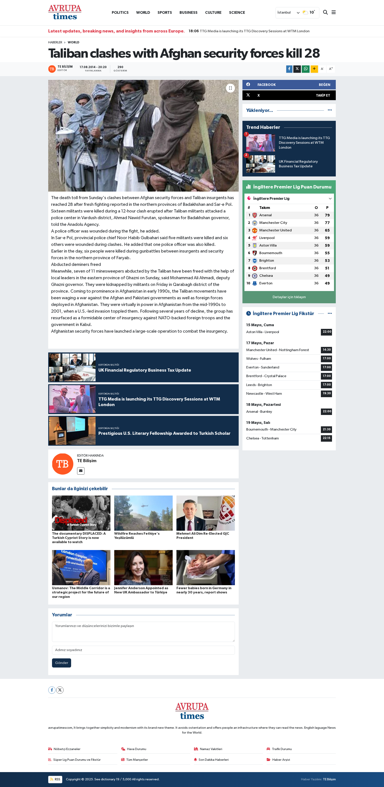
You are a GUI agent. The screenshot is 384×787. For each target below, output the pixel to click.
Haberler (55, 42)
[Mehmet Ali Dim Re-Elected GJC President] (205, 513)
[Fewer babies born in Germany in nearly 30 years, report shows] (205, 567)
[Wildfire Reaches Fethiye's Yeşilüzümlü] (143, 513)
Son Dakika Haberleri (214, 759)
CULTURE (213, 12)
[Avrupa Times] (65, 12)
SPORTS (165, 12)
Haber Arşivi (281, 759)
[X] (60, 690)
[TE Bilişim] (62, 464)
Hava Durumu (136, 749)
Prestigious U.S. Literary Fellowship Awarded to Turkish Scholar (246, 31)
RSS (57, 779)
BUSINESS (189, 12)
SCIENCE (237, 12)
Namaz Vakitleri (211, 749)
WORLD (143, 12)
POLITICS (120, 12)
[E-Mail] (80, 471)
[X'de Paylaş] (297, 69)
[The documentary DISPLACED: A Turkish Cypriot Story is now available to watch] (81, 513)
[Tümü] (330, 110)
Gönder (61, 663)
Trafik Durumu (282, 749)
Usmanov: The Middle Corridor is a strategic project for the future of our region (81, 592)
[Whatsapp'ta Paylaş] (306, 69)
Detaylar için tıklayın (289, 297)
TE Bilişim (86, 461)
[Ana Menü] (332, 13)
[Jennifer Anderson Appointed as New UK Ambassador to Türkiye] (143, 567)
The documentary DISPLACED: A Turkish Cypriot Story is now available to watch (79, 538)
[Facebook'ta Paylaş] (289, 69)
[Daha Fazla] (314, 69)
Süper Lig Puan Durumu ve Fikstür (77, 759)
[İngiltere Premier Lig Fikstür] (330, 314)
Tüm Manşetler (137, 759)
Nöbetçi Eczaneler (67, 749)
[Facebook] (52, 690)
